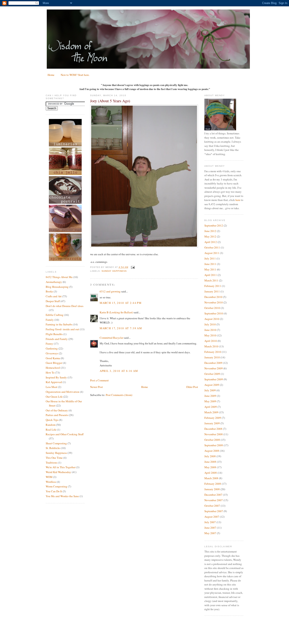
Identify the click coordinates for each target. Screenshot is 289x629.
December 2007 (213, 495)
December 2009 (213, 363)
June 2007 (210, 527)
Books (49, 291)
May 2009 (210, 401)
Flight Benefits (54, 334)
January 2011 (212, 291)
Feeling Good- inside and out (62, 329)
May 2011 (210, 269)
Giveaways (52, 353)
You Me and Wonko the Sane (62, 496)
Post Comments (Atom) (119, 395)
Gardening (52, 348)
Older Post (192, 387)
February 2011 (212, 286)
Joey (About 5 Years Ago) (110, 100)
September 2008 (213, 445)
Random (50, 425)
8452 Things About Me (59, 277)
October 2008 (212, 440)
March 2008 (211, 478)
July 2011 (210, 258)
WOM (49, 477)
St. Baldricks (53, 448)
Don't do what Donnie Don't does (64, 306)
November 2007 (213, 500)
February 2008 (212, 484)
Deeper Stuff (53, 301)
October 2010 (212, 308)
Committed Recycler (111, 338)
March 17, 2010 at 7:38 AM (121, 328)
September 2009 (213, 379)
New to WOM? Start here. (75, 75)
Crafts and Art (54, 296)
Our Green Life (54, 396)
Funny (49, 343)
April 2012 (210, 242)
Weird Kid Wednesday (58, 472)
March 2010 (211, 346)
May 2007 (210, 533)
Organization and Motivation (62, 392)
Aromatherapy (54, 282)
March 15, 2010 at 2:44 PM (121, 303)
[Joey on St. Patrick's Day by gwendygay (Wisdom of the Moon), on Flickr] (144, 246)
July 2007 (210, 522)
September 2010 (213, 313)
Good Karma (53, 358)
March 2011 (211, 280)
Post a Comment (99, 380)
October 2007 (212, 506)
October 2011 (212, 247)
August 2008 (211, 451)
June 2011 (210, 264)
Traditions (51, 462)
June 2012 (210, 231)
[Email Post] (132, 267)
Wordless (51, 482)
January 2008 (212, 489)
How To (50, 372)
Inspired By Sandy (56, 377)
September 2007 (213, 511)
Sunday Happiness (56, 453)
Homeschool (53, 368)
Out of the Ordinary (57, 410)
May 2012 (210, 236)
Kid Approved (54, 382)
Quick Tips (52, 420)
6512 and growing (110, 291)
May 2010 (210, 335)
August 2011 (211, 253)
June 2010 (210, 330)
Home (51, 75)
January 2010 (212, 357)
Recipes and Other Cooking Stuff (65, 434)
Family (50, 320)
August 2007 (211, 516)
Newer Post (96, 387)
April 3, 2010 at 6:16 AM (119, 371)
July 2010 (210, 324)
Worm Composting (56, 486)
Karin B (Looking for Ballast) (116, 312)
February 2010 (212, 352)
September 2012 (213, 225)
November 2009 (213, 368)
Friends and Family (57, 339)
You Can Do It (54, 491)
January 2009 (212, 423)
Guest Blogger (54, 363)
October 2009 (212, 374)
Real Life (51, 429)
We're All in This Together (61, 467)
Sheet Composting (56, 443)
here (237, 200)
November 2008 (213, 434)
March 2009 (211, 412)
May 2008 (210, 467)
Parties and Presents (57, 415)
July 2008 (210, 456)
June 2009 (210, 396)
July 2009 (210, 390)
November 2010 (213, 302)
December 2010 (213, 297)
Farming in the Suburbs (59, 324)
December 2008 (213, 429)
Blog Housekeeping (57, 287)
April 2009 (210, 407)
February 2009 (212, 418)
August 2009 (211, 385)
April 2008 (210, 473)
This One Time (54, 458)
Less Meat (51, 387)
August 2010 (211, 319)
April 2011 (210, 275)
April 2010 (210, 341)
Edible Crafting (54, 315)
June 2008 (210, 462)
